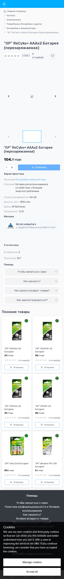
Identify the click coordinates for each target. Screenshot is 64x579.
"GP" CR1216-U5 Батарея (43, 407)
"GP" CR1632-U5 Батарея (12, 407)
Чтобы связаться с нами (32, 271)
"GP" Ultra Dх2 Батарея (16, 463)
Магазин (9, 216)
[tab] (32, 272)
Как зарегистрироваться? (32, 300)
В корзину (41, 167)
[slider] (12, 56)
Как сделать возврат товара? (32, 290)
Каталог (11, 15)
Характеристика (14, 174)
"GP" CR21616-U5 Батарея (43, 350)
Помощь (8, 264)
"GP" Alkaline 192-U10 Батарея (46, 465)
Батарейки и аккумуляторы (21, 28)
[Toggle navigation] (4, 4)
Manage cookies (32, 562)
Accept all (32, 571)
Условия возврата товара (32, 518)
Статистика (11, 245)
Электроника (14, 19)
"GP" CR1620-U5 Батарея (12, 350)
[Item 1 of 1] (32, 96)
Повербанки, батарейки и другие (24, 24)
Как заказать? (32, 281)
